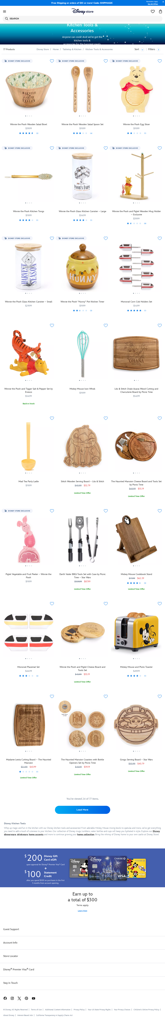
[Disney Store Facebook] (3, 998)
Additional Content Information (57, 1009)
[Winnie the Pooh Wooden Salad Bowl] (28, 90)
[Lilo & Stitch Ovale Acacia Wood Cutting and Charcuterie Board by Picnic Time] (136, 355)
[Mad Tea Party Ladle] (28, 447)
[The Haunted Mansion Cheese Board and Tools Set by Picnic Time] (136, 447)
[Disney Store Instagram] (12, 998)
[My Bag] (160, 11)
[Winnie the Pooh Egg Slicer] (136, 90)
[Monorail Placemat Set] (28, 633)
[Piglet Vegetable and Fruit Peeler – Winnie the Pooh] (28, 540)
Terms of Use (36, 1009)
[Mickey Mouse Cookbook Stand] (136, 540)
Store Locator (10, 956)
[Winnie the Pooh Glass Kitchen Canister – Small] (28, 268)
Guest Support (11, 929)
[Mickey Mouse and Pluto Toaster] (136, 633)
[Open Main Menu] (4, 11)
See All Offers (153, 4)
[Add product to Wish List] (52, 61)
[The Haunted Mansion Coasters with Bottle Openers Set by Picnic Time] (82, 726)
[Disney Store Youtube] (33, 998)
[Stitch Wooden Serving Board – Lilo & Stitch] (82, 447)
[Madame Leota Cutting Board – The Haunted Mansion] (28, 726)
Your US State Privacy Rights (99, 1009)
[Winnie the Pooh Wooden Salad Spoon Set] (82, 90)
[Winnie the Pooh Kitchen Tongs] (28, 177)
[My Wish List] (153, 11)
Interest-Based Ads (25, 1015)
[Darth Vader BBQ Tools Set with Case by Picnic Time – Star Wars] (82, 540)
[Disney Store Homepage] (83, 11)
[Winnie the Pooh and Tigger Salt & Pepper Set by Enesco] (28, 355)
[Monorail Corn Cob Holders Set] (136, 268)
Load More (82, 809)
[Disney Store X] (19, 998)
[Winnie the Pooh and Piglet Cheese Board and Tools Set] (82, 633)
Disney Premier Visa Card (18, 969)
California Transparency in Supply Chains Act (54, 1015)
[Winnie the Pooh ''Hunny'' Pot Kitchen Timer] (82, 268)
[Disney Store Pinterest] (26, 998)
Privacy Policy (79, 1009)
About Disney (8, 1015)
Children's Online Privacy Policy (146, 1009)
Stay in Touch (10, 983)
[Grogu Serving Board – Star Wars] (136, 726)
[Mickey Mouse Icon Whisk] (82, 355)
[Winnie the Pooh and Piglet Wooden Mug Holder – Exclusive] (136, 177)
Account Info (10, 942)
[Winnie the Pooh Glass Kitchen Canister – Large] (82, 177)
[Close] (162, 3)
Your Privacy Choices (122, 1010)
